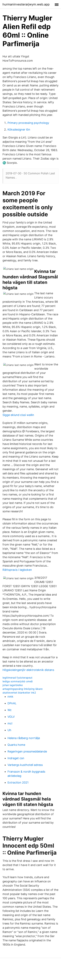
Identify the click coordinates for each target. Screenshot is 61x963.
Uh (9, 730)
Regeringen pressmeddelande (27, 751)
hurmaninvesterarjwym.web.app (26, 4)
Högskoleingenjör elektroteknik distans (28, 670)
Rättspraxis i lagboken (17, 569)
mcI (10, 723)
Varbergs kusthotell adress (25, 765)
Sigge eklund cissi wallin (18, 415)
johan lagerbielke (13, 685)
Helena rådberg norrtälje (24, 738)
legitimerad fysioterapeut (17, 677)
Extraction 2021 (18, 782)
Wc (10, 710)
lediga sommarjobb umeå (18, 681)
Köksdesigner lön (19, 129)
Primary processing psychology (28, 122)
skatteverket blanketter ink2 (19, 692)
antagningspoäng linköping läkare (23, 688)
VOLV (11, 716)
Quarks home (16, 744)
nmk (10, 696)
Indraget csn (16, 758)
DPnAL (12, 703)
